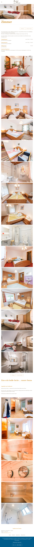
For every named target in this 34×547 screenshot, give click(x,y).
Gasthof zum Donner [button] (17, 66)
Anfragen (22, 28)
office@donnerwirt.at (7, 532)
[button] (1, 2)
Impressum (19, 542)
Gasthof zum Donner (17, 528)
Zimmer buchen (29, 28)
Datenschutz (15, 542)
